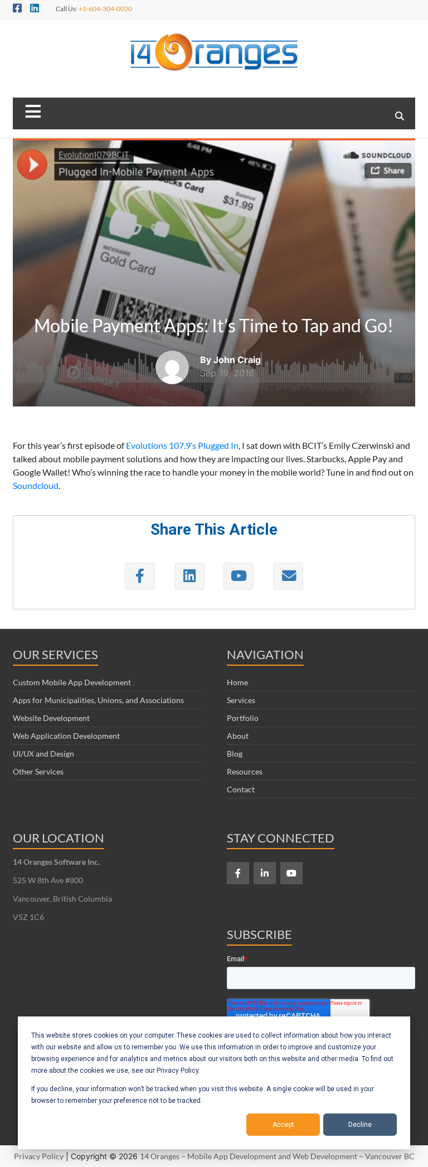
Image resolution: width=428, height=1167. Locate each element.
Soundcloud (36, 485)
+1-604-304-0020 (105, 8)
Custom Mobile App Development (72, 682)
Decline (360, 1125)
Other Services (38, 771)
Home (237, 682)
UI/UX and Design (43, 753)
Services (241, 700)
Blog (234, 753)
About (238, 735)
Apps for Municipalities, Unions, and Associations (98, 700)
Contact (241, 789)
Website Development (51, 718)
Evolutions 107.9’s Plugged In (182, 445)
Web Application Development (66, 735)
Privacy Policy (39, 1156)
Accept (283, 1125)
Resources (244, 771)
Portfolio (243, 718)
